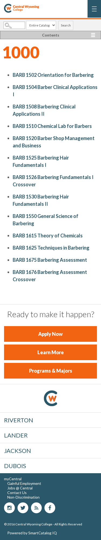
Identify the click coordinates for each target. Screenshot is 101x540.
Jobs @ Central (20, 488)
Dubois (15, 465)
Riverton (18, 420)
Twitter (23, 507)
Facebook (49, 507)
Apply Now (50, 334)
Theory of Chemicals (48, 235)
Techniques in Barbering (51, 248)
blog (36, 507)
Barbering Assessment (50, 260)
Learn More (50, 352)
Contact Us (17, 492)
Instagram (9, 507)
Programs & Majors (50, 371)
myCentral (13, 478)
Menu (94, 12)
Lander (16, 435)
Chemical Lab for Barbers (52, 126)
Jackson (17, 450)
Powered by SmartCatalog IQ (32, 533)
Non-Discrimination (23, 497)
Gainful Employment (24, 483)
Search (66, 25)
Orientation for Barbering (53, 75)
